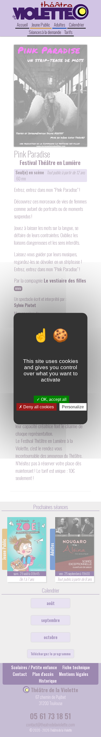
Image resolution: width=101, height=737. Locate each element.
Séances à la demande (45, 32)
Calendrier (76, 24)
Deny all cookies (38, 407)
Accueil (22, 24)
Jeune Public (41, 24)
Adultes (59, 24)
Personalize (73, 407)
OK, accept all (53, 399)
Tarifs (68, 32)
